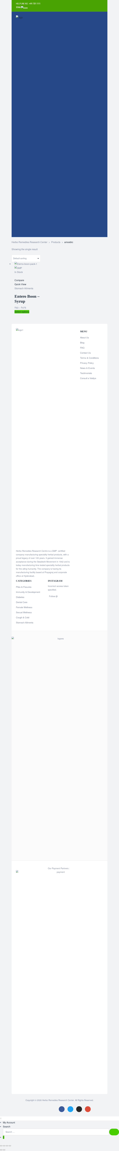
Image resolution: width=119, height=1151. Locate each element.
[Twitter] (98, 3)
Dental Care (21, 602)
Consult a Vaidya (88, 378)
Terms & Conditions (89, 357)
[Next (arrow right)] (4, 1149)
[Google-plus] (98, 9)
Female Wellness (24, 607)
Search (6, 1126)
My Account (9, 1122)
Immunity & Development (28, 591)
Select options (22, 311)
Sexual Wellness (24, 612)
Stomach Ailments (24, 288)
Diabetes (20, 597)
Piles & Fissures (23, 586)
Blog (82, 342)
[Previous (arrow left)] (1, 1149)
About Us (84, 337)
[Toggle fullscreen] (7, 1145)
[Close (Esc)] (1, 1145)
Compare (19, 280)
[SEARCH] (114, 1132)
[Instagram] (92, 9)
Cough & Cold (22, 617)
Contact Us (85, 352)
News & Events (87, 367)
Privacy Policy (87, 362)
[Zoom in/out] (10, 1145)
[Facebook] (92, 3)
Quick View (20, 284)
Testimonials (86, 373)
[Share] (4, 1145)
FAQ (82, 347)
